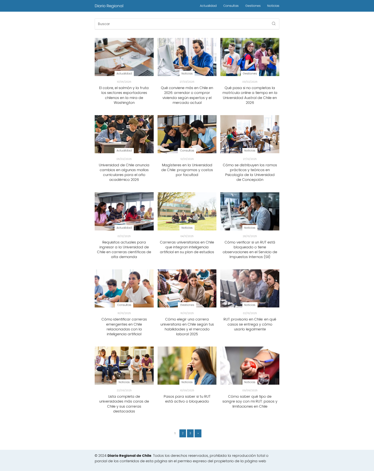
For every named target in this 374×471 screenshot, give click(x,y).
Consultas (231, 6)
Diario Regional (109, 6)
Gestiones (253, 6)
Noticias (273, 6)
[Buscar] (272, 22)
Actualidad (208, 6)
